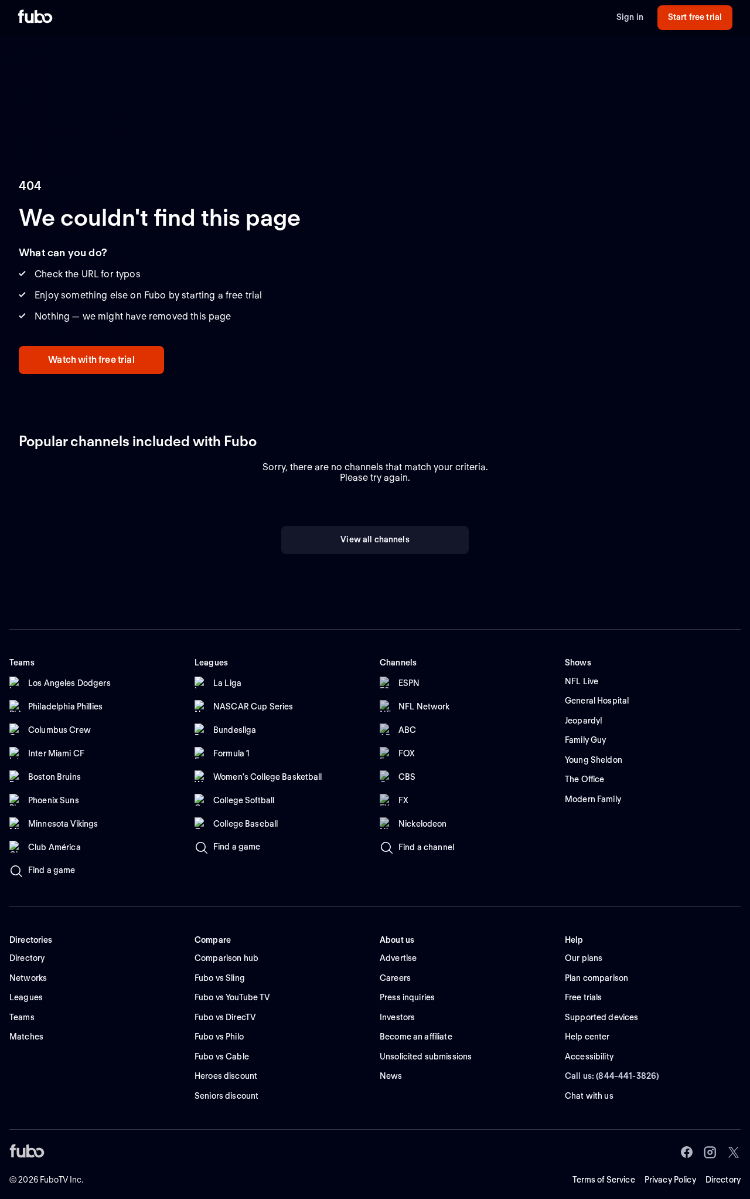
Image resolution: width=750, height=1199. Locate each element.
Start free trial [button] (695, 17)
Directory (723, 1179)
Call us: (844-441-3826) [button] (612, 1076)
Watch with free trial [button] (91, 359)
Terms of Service (603, 1179)
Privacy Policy (670, 1179)
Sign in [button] (629, 17)
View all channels (374, 539)
